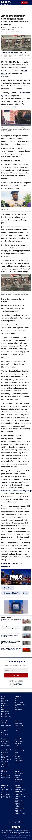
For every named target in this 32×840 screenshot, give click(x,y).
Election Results (5, 777)
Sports (17, 721)
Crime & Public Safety (5, 700)
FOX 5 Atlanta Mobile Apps (5, 714)
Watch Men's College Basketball (19, 804)
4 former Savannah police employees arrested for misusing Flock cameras (11, 627)
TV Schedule (4, 767)
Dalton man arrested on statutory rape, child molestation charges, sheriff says (10, 635)
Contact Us (18, 749)
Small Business (19, 781)
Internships (18, 756)
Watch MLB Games (20, 795)
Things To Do (5, 735)
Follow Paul (4, 729)
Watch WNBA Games (18, 810)
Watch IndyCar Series (18, 800)
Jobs (16, 754)
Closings (17, 698)
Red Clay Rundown (6, 745)
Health (3, 709)
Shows (3, 739)
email (22, 822)
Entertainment (5, 711)
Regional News (4, 786)
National (3, 703)
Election (4, 771)
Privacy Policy (18, 683)
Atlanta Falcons (19, 725)
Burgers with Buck (6, 725)
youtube (9, 822)
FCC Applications (19, 760)
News (25, 593)
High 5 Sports (18, 731)
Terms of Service (17, 684)
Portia (3, 747)
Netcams (17, 700)
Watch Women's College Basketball (19, 807)
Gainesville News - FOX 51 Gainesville (6, 796)
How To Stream (19, 741)
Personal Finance (19, 773)
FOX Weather (18, 709)
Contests (17, 745)
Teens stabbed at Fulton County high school (13, 52)
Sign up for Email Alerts (19, 751)
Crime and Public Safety (11, 593)
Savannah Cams (19, 702)
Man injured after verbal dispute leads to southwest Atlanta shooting (11, 649)
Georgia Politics (5, 775)
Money (17, 771)
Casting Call (4, 727)
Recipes (3, 733)
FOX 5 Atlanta (4, 29)
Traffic (16, 707)
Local (2, 698)
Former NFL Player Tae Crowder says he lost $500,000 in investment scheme (11, 620)
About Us (18, 739)
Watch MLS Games (20, 813)
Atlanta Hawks (18, 727)
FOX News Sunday (6, 716)
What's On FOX (5, 765)
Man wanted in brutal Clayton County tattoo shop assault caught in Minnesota (11, 642)
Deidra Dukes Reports (5, 756)
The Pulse (4, 743)
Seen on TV (18, 743)
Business (17, 777)
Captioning (17, 762)
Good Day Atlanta (5, 722)
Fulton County (11, 29)
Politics (3, 707)
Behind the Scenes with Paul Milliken (6, 753)
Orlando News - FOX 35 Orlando (5, 793)
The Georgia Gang (6, 749)
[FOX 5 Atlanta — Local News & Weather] (6, 3)
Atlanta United (18, 729)
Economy (17, 775)
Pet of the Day (5, 731)
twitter (16, 822)
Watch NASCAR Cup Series (20, 797)
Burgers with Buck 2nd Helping (6, 760)
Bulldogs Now (5, 751)
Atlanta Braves (18, 723)
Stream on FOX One (18, 786)
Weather (18, 696)
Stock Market (18, 779)
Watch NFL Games (20, 789)
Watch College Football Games (19, 792)
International (4, 705)
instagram (19, 822)
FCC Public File (18, 758)
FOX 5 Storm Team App (20, 704)
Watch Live (24, 2)
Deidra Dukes (6, 27)
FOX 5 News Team (20, 747)
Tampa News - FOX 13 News (6, 790)
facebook (13, 822)
